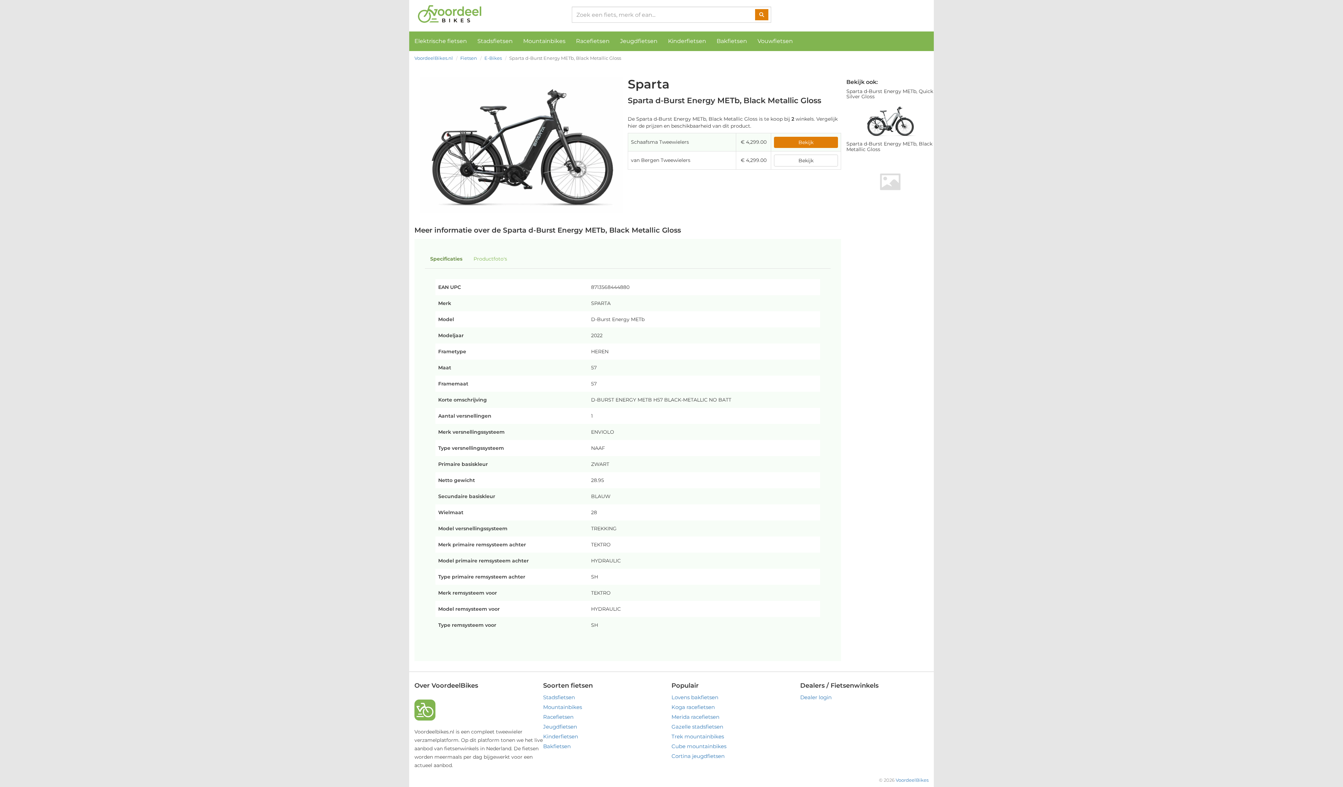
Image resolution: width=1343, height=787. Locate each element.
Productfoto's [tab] (490, 259)
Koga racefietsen (693, 707)
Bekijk (805, 142)
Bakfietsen (732, 41)
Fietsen (468, 58)
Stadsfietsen (495, 41)
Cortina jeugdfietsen (698, 756)
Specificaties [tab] (446, 259)
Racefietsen (593, 41)
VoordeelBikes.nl (433, 58)
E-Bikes (493, 58)
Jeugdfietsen (639, 41)
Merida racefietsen (695, 717)
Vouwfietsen (775, 41)
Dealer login (816, 697)
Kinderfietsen (687, 41)
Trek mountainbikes (698, 736)
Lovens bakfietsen (695, 697)
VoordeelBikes (912, 780)
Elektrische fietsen (440, 41)
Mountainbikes (544, 41)
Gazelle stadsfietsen (697, 726)
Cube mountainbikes (699, 746)
